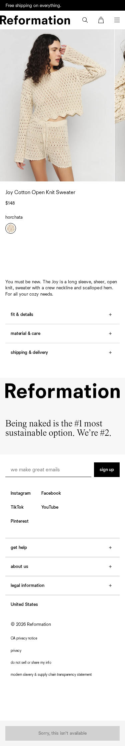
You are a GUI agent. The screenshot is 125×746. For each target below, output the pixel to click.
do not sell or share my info (31, 662)
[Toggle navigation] (117, 20)
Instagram (21, 493)
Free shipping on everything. (33, 5)
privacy (16, 650)
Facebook (51, 493)
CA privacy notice (24, 638)
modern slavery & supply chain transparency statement (51, 674)
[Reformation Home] (35, 20)
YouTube (49, 507)
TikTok (17, 507)
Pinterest (20, 521)
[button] (85, 20)
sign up (107, 469)
